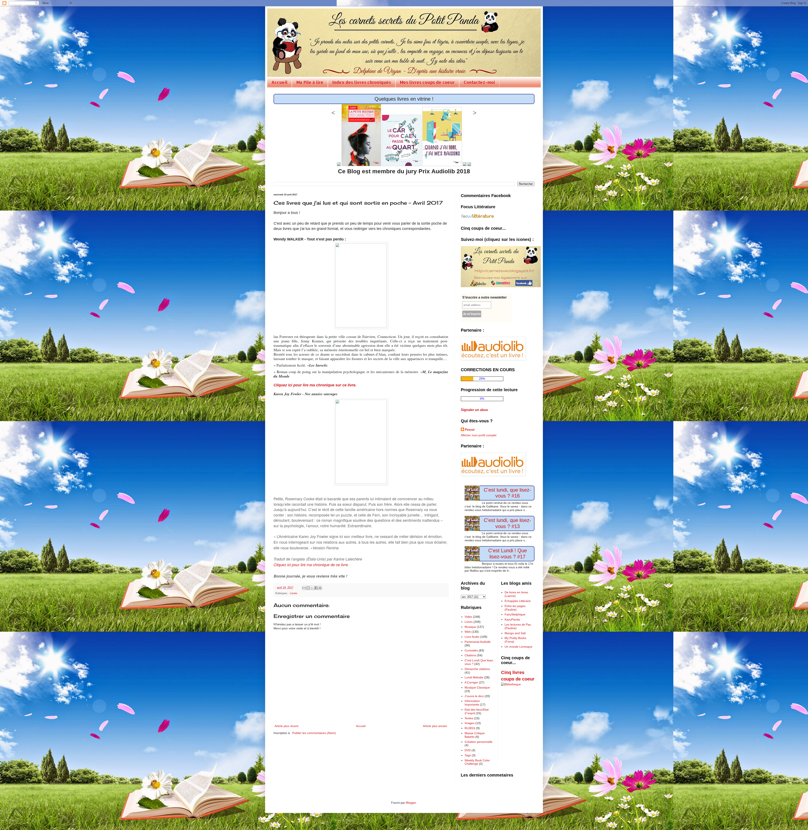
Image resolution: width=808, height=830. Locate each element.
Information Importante (472, 702)
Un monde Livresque (518, 646)
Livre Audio (472, 636)
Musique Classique (477, 687)
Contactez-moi (479, 82)
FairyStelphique (515, 614)
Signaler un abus (474, 410)
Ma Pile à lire (309, 82)
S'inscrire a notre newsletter (484, 297)
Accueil (279, 82)
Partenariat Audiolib (477, 641)
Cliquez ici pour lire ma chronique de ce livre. (311, 564)
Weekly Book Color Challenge (477, 762)
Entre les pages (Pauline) (515, 607)
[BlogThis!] (308, 588)
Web (468, 631)
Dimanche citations (477, 669)
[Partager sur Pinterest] (320, 588)
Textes (469, 718)
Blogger (411, 802)
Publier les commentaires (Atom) (314, 733)
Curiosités (471, 650)
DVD (468, 750)
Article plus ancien (435, 726)
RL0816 (470, 728)
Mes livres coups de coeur (427, 82)
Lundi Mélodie (474, 677)
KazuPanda (512, 619)
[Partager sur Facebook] (316, 588)
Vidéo (468, 616)
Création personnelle (478, 741)
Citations (470, 655)
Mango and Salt (515, 633)
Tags (468, 755)
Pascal (469, 429)
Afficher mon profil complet (478, 435)
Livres (293, 593)
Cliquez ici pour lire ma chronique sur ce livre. (315, 385)
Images (469, 723)
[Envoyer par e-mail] (304, 588)
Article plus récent (286, 726)
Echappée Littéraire (518, 601)
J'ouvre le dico (474, 696)
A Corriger (471, 682)
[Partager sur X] (312, 588)
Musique (470, 627)
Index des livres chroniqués (361, 82)
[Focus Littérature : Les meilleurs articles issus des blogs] (477, 217)
